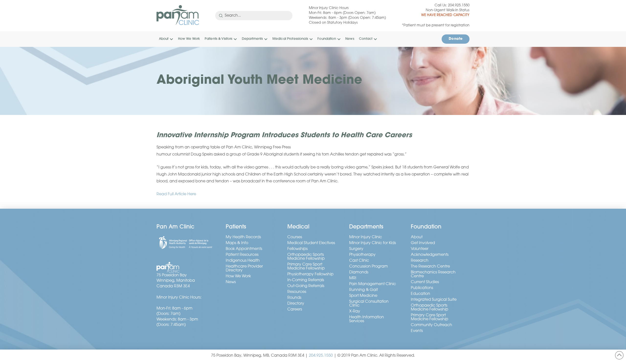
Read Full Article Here (176, 194)
